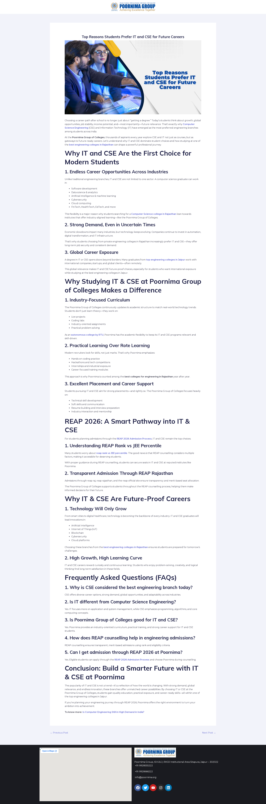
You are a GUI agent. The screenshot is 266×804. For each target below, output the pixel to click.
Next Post (209, 732)
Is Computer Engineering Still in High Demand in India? (113, 712)
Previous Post (59, 732)
